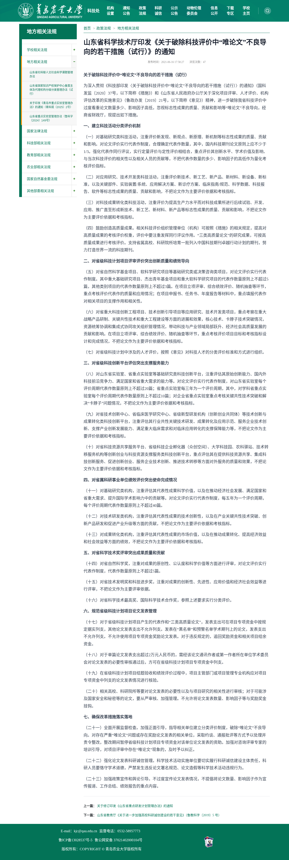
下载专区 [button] (230, 10)
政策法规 (103, 28)
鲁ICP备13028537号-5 (75, 840)
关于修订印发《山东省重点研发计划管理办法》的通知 (135, 806)
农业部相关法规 (39, 167)
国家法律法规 (37, 131)
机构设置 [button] (110, 10)
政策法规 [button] (142, 10)
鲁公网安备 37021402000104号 (118, 840)
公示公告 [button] (174, 10)
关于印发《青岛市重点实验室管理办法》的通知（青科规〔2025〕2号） (51, 105)
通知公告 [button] (126, 10)
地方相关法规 (37, 62)
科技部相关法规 (39, 143)
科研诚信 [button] (158, 10)
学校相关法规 (37, 50)
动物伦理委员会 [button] (194, 10)
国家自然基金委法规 (42, 179)
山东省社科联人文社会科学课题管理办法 (51, 74)
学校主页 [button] (246, 10)
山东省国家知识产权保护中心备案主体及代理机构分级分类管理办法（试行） (51, 89)
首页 (87, 28)
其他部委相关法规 (40, 191)
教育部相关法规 (39, 155)
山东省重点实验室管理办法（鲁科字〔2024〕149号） (51, 118)
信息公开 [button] (214, 10)
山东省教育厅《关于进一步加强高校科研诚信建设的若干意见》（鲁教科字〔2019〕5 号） (159, 815)
